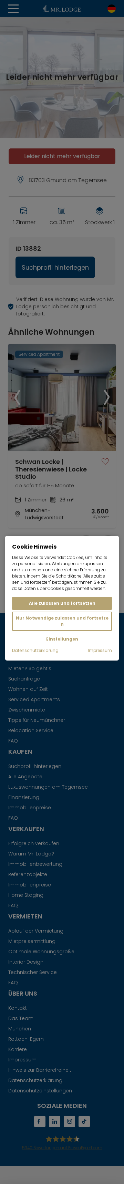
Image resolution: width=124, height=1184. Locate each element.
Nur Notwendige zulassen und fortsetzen (62, 621)
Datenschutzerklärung (35, 650)
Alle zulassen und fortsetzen (62, 603)
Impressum (100, 650)
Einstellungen (62, 639)
